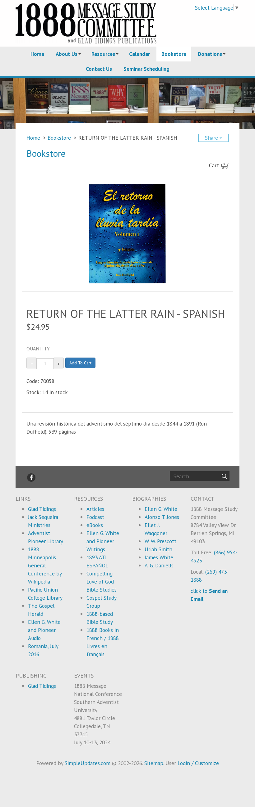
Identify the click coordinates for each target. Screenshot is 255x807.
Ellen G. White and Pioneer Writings (102, 541)
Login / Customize (198, 763)
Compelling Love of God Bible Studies (101, 581)
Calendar (139, 53)
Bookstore (173, 53)
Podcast (95, 517)
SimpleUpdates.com (87, 763)
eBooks (94, 525)
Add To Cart (80, 363)
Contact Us (99, 68)
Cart (217, 165)
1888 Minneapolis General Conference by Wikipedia (45, 565)
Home (37, 53)
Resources (103, 53)
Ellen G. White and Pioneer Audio (44, 630)
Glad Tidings (42, 508)
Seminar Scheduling (146, 68)
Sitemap (153, 763)
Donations (210, 53)
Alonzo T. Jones (162, 517)
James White (159, 557)
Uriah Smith (158, 549)
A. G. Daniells (159, 565)
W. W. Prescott (160, 541)
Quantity (38, 348)
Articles (95, 508)
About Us (66, 53)
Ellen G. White (161, 508)
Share (212, 137)
